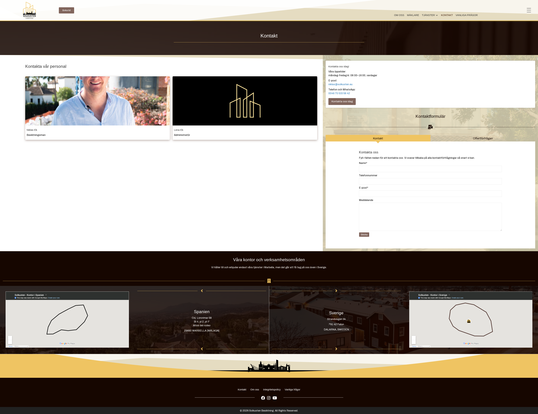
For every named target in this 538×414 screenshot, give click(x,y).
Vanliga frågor (292, 389)
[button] (528, 10)
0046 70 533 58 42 (339, 93)
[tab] (378, 138)
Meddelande (366, 200)
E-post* (363, 187)
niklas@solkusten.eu (340, 84)
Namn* (363, 163)
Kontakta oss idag (342, 101)
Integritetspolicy (272, 389)
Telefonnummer (368, 175)
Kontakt (242, 389)
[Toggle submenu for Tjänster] (437, 15)
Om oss (254, 389)
